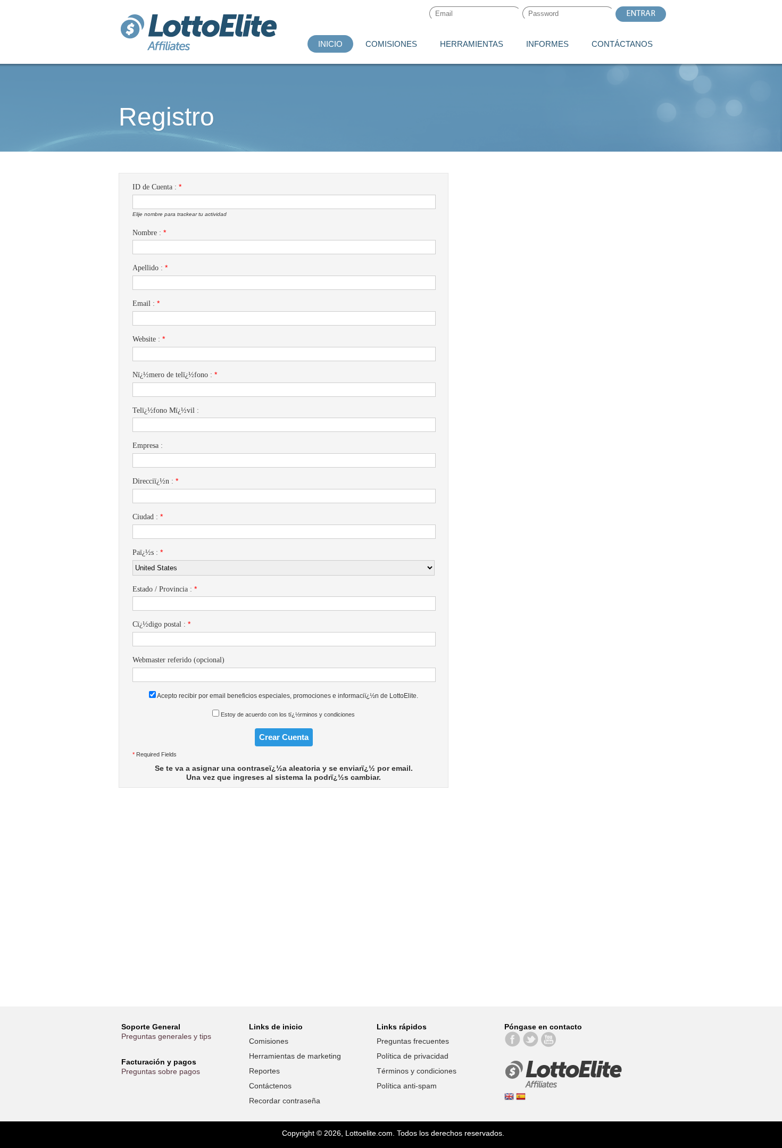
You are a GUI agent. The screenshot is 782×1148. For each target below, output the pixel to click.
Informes (547, 43)
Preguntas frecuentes (413, 1041)
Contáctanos (622, 43)
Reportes (264, 1071)
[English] (510, 1098)
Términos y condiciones (416, 1071)
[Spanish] (521, 1098)
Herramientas (471, 43)
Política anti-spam (407, 1086)
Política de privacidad (412, 1056)
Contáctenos (270, 1086)
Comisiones (391, 43)
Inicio (330, 43)
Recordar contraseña (284, 1100)
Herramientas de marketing (295, 1056)
